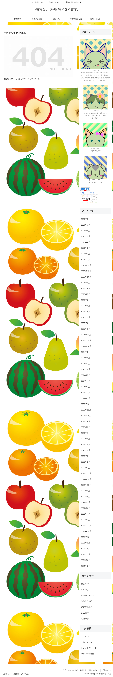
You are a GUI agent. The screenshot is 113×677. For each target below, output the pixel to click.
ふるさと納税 (73, 670)
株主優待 (63, 670)
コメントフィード (89, 648)
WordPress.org (87, 654)
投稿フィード (87, 642)
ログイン (85, 636)
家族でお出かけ (94, 670)
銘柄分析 (83, 670)
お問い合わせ (106, 670)
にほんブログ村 (87, 192)
